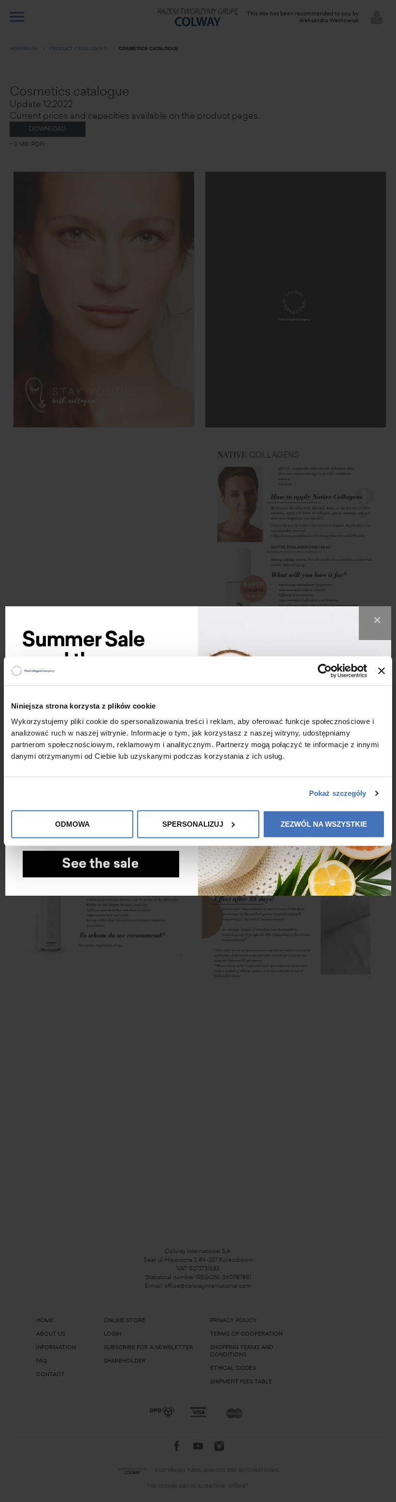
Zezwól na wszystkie (324, 823)
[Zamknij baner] (381, 671)
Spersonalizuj (192, 823)
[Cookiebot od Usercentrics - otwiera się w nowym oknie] (325, 671)
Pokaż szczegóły (338, 793)
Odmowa (72, 823)
